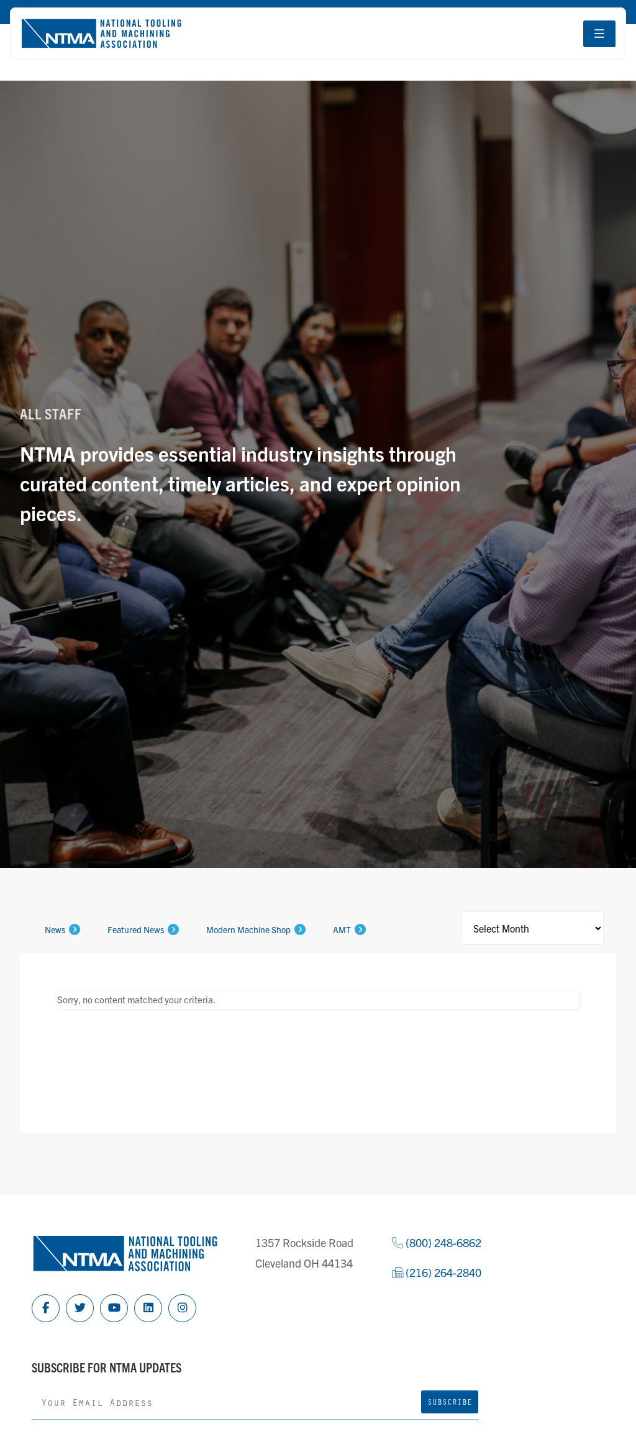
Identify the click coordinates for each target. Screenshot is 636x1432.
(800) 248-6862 (442, 1242)
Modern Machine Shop (248, 929)
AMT (342, 929)
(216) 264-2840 (442, 1272)
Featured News (135, 929)
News (55, 929)
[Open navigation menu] (599, 33)
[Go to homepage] (101, 33)
